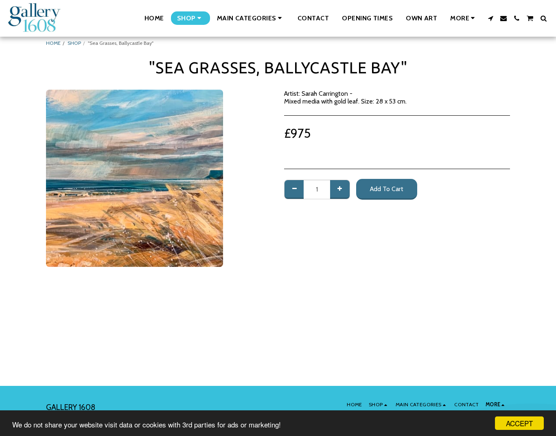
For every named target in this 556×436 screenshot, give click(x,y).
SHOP (74, 43)
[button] (251, 18)
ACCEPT (519, 423)
